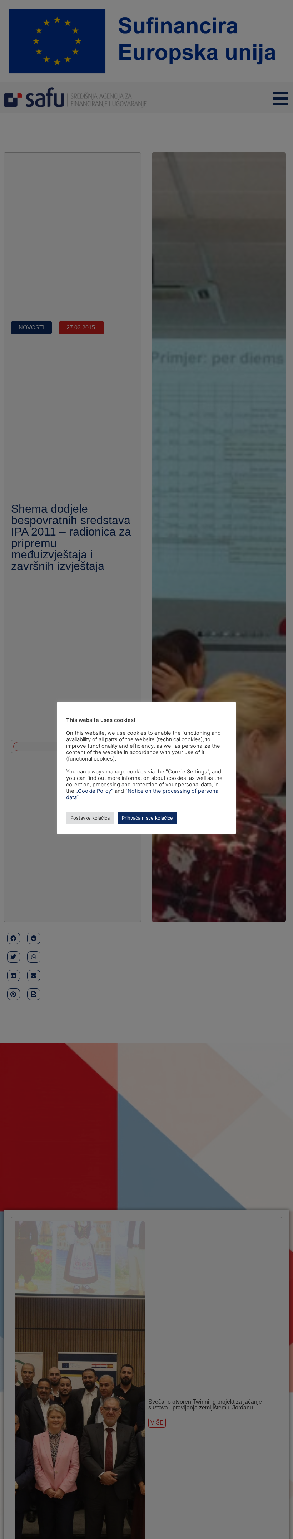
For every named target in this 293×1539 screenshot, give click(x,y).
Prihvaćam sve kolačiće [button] (147, 818)
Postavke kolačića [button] (90, 818)
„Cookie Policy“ (94, 791)
